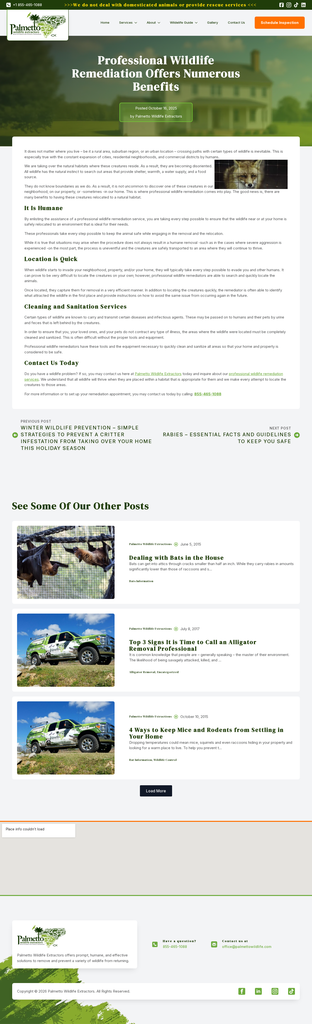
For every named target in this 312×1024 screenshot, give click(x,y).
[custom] (291, 991)
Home (105, 22)
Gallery (212, 22)
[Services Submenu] (137, 22)
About (151, 22)
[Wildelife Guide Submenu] (197, 22)
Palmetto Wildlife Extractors (158, 373)
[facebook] (241, 991)
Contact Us (236, 22)
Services (126, 22)
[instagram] (275, 991)
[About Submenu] (160, 22)
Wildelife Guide (181, 22)
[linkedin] (258, 991)
